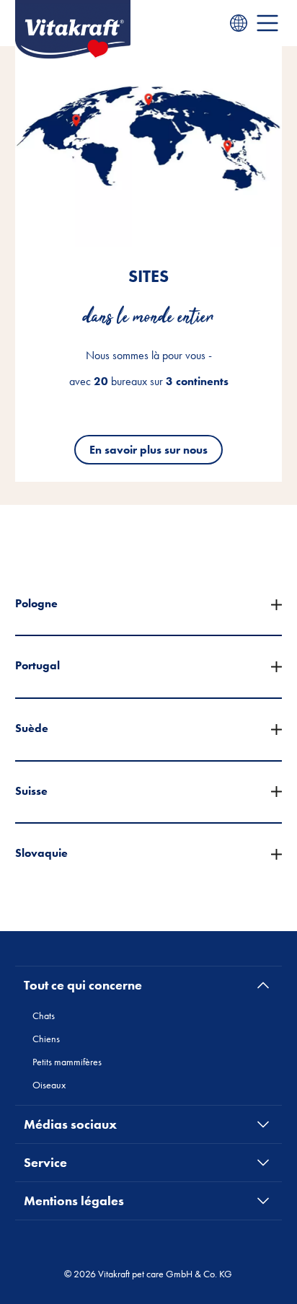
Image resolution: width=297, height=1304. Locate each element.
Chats (43, 1015)
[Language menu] (238, 23)
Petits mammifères (67, 1061)
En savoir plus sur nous (148, 449)
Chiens (46, 1038)
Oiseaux (49, 1084)
